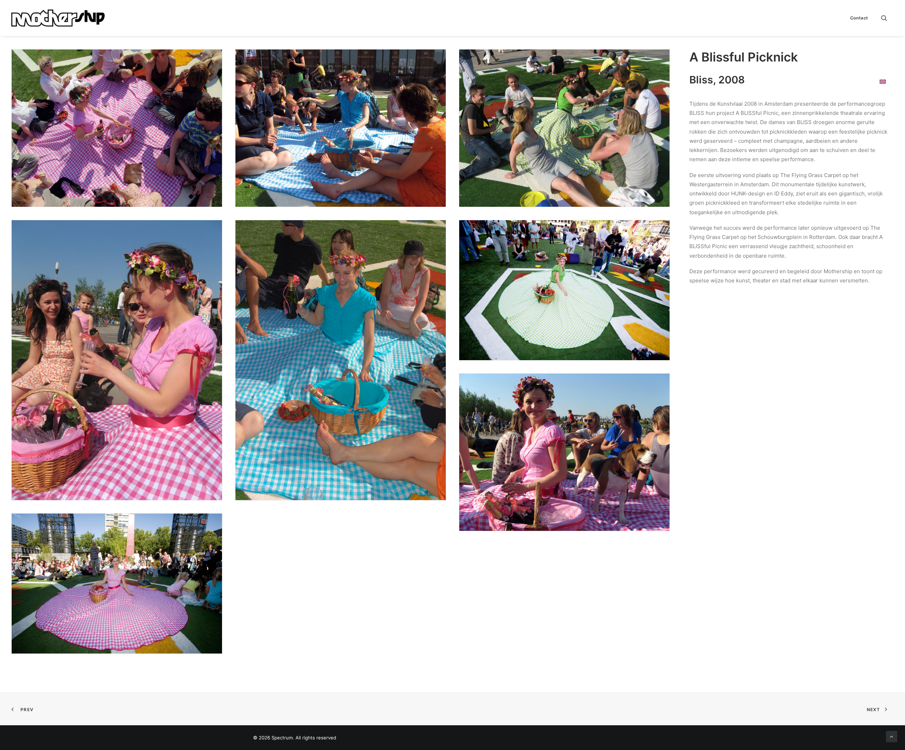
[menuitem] (856, 18)
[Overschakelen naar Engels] (882, 81)
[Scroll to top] (891, 736)
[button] (887, 18)
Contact (859, 17)
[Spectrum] (58, 18)
